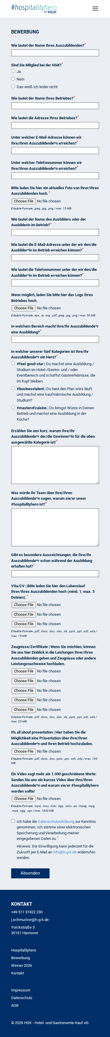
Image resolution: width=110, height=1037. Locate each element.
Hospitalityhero (23, 950)
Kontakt (17, 973)
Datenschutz (21, 998)
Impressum (20, 990)
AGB (14, 1005)
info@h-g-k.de (65, 852)
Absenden (30, 873)
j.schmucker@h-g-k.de (30, 919)
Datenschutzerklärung (56, 821)
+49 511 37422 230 (27, 912)
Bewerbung (20, 958)
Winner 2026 (21, 965)
